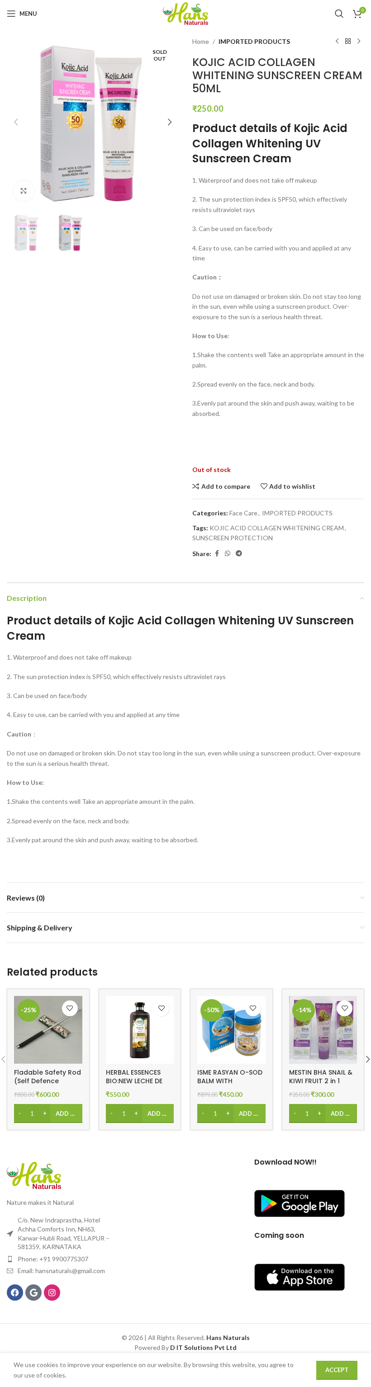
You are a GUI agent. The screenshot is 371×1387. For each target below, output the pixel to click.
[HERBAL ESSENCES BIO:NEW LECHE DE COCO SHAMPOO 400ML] (140, 1030)
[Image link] (34, 1174)
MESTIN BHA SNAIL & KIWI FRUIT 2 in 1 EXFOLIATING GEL (320, 1081)
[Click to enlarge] (24, 191)
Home (200, 41)
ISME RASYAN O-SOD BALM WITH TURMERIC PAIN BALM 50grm (230, 1086)
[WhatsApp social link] (227, 553)
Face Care (243, 513)
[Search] (339, 14)
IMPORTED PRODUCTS (254, 41)
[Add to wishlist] (70, 1008)
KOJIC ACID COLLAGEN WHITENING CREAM (276, 528)
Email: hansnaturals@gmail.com (61, 1270)
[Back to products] (347, 41)
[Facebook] (15, 1292)
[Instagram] (52, 1292)
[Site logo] (185, 13)
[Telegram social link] (239, 553)
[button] (16, 122)
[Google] (33, 1292)
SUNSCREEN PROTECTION (232, 538)
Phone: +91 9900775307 (53, 1259)
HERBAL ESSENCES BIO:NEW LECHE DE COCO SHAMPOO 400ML (134, 1086)
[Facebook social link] (216, 553)
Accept (336, 1369)
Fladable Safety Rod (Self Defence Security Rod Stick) (47, 1081)
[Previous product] (337, 41)
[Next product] (358, 41)
